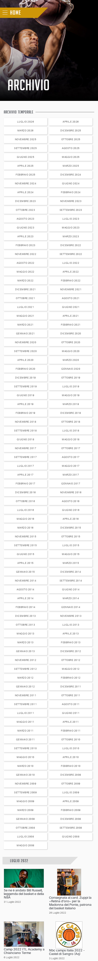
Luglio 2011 (25, 713)
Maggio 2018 (71, 439)
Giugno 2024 (71, 183)
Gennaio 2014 (70, 607)
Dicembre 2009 (70, 774)
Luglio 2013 (70, 624)
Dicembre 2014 (70, 571)
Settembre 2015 (25, 545)
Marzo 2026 (25, 130)
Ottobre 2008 (25, 827)
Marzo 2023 (71, 236)
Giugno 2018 (25, 439)
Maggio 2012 (71, 668)
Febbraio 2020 (25, 368)
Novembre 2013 (71, 616)
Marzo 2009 (25, 810)
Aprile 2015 (25, 563)
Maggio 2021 (25, 315)
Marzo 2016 (25, 527)
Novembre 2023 (71, 201)
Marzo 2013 (25, 642)
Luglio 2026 (25, 121)
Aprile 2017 (25, 474)
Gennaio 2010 (25, 774)
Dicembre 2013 (25, 616)
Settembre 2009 (25, 792)
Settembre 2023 (71, 210)
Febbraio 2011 (71, 730)
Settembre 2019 (25, 386)
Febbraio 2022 (71, 280)
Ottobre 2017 (70, 448)
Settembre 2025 (25, 148)
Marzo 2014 (71, 598)
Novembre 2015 (25, 536)
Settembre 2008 (71, 827)
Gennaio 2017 (70, 483)
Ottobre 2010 (70, 739)
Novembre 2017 (25, 448)
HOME (15, 12)
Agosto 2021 (71, 298)
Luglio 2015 (70, 545)
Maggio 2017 (71, 465)
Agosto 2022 (25, 262)
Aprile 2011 (71, 721)
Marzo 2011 (25, 730)
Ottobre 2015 (70, 536)
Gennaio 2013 (25, 651)
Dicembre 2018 (70, 413)
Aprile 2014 (25, 598)
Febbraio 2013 (71, 642)
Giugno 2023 (25, 227)
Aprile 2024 (25, 192)
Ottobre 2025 (70, 139)
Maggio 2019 (71, 395)
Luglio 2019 (70, 386)
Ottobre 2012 (70, 660)
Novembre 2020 (25, 342)
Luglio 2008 (25, 836)
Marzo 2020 (71, 360)
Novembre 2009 (25, 783)
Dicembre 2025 (70, 130)
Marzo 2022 (25, 280)
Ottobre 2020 (70, 342)
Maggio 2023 (71, 227)
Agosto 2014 (25, 589)
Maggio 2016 (25, 518)
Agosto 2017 (71, 457)
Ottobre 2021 (25, 298)
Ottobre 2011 (70, 695)
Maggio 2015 (71, 554)
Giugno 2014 (71, 589)
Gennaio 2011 (25, 739)
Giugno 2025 (25, 157)
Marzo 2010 (25, 766)
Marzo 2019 (71, 404)
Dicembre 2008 (70, 819)
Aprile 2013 (71, 633)
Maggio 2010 (25, 757)
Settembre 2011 (25, 704)
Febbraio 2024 (71, 192)
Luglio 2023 (70, 218)
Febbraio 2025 (25, 174)
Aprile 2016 (71, 518)
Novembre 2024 (25, 183)
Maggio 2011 (25, 721)
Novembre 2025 (25, 139)
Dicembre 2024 (70, 174)
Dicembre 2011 (70, 686)
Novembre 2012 (25, 660)
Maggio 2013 (25, 633)
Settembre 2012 (25, 668)
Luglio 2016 (25, 510)
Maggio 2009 (25, 801)
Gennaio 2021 (25, 333)
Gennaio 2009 (25, 819)
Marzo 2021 (25, 324)
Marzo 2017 (71, 474)
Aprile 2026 (71, 121)
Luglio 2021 (25, 307)
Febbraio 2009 (71, 810)
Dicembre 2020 (70, 333)
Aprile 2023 (25, 236)
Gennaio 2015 (25, 571)
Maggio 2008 (25, 845)
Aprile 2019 (25, 404)
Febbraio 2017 (25, 483)
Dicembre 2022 (70, 245)
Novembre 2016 (71, 492)
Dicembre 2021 (25, 289)
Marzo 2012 (25, 677)
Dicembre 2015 (70, 527)
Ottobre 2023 (25, 210)
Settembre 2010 (25, 748)
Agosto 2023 (25, 218)
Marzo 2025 (71, 165)
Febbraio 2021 (71, 324)
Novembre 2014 (25, 580)
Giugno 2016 (71, 510)
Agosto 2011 (71, 704)
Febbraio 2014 (25, 607)
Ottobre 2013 (25, 624)
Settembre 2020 (25, 351)
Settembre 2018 (25, 430)
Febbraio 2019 (25, 413)
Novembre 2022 (25, 254)
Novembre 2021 (71, 289)
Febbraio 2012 (71, 677)
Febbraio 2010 (71, 766)
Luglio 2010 (70, 748)
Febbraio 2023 (25, 245)
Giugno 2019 (25, 395)
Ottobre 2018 (70, 421)
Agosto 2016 (71, 501)
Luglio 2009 (70, 792)
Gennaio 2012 (25, 686)
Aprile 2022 (71, 271)
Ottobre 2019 (70, 377)
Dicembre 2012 (70, 651)
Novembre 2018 (25, 421)
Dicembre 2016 (25, 492)
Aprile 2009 (71, 801)
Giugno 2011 (71, 713)
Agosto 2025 (71, 148)
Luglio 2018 (70, 430)
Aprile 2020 (25, 360)
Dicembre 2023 (25, 201)
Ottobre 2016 (25, 501)
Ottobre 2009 (70, 783)
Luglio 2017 (25, 465)
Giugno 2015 (25, 554)
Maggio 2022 (25, 271)
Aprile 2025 (25, 165)
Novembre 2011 (25, 695)
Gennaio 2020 (70, 368)
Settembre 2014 (71, 580)
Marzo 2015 (71, 563)
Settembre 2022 (71, 254)
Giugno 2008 (71, 836)
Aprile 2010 (71, 757)
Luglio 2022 (70, 262)
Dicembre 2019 (25, 377)
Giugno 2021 (71, 307)
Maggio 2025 (71, 157)
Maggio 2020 (71, 351)
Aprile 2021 (71, 315)
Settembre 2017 (25, 457)
